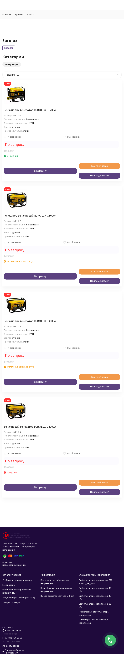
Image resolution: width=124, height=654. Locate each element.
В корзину (40, 170)
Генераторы (8, 584)
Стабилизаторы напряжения (17, 580)
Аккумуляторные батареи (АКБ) (18, 597)
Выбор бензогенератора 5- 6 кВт (57, 595)
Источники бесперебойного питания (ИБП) (16, 591)
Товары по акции (11, 602)
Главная (6, 14)
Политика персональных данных (14, 563)
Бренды (19, 14)
